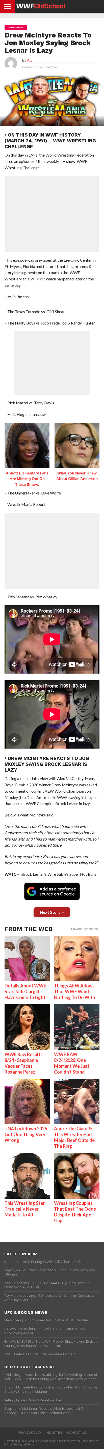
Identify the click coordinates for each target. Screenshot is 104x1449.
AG (29, 60)
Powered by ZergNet (85, 929)
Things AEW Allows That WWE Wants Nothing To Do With (74, 991)
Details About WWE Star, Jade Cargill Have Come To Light (25, 991)
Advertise (54, 1432)
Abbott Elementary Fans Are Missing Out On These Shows (27, 479)
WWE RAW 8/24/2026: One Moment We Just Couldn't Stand (71, 1063)
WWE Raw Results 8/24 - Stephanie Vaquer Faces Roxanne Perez (24, 1063)
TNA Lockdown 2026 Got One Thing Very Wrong (26, 1134)
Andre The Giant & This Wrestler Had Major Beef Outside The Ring (74, 1137)
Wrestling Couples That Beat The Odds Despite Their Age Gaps (75, 1211)
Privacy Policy (29, 1432)
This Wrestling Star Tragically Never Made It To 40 (25, 1208)
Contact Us (76, 1432)
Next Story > (52, 912)
